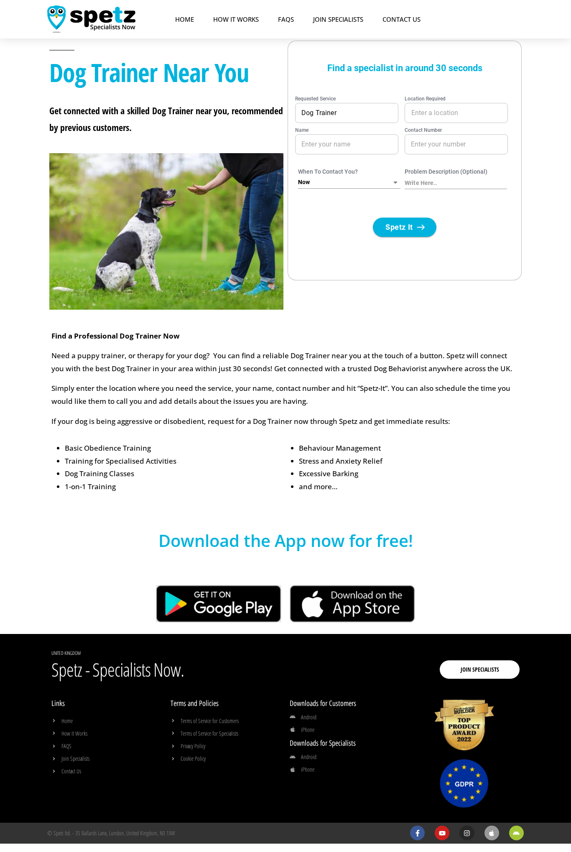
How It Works (236, 19)
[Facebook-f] (417, 833)
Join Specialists (338, 19)
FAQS (286, 19)
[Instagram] (466, 833)
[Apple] (491, 833)
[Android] (516, 833)
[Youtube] (442, 833)
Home (184, 19)
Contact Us (401, 19)
